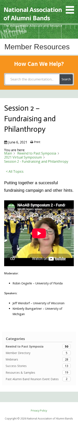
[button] (71, 7)
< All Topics (15, 171)
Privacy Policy (39, 410)
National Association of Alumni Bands (33, 13)
